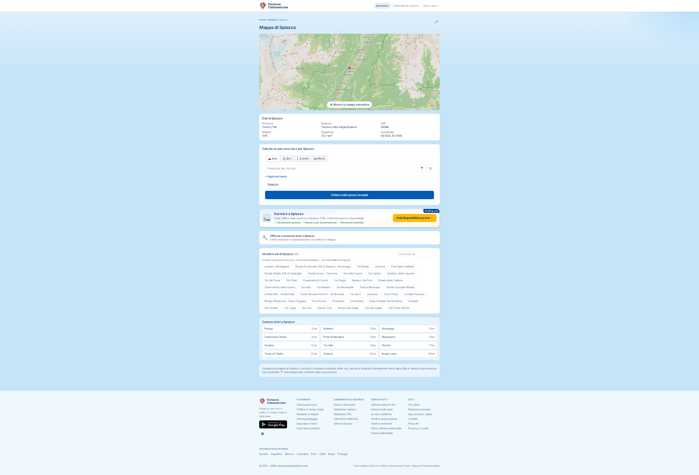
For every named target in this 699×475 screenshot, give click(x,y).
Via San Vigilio (373, 308)
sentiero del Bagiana (276, 266)
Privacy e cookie (418, 428)
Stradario (272, 19)
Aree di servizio (343, 423)
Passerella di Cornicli (315, 280)
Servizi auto (430, 5)
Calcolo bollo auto (382, 409)
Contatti (412, 418)
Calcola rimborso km (383, 404)
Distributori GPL (343, 414)
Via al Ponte (319, 301)
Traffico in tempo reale (310, 409)
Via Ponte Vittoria (398, 308)
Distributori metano (345, 409)
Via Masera (323, 287)
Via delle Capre (352, 273)
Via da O (355, 294)
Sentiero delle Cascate (400, 273)
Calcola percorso (307, 404)
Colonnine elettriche (346, 418)
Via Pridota (356, 301)
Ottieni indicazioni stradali (349, 195)
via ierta (306, 287)
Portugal (343, 454)
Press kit (413, 423)
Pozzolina (338, 301)
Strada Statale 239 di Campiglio (283, 273)
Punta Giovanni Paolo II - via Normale (322, 294)
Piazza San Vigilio (348, 308)
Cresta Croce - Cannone (322, 273)
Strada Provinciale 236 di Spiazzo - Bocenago (323, 266)
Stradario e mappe (308, 414)
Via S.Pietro (271, 308)
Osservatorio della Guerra (279, 287)
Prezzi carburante (344, 404)
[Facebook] (262, 434)
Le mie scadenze (381, 414)
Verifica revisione (381, 423)
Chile (322, 454)
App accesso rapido (420, 414)
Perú (314, 454)
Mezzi (319, 158)
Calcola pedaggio (307, 418)
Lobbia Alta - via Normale (279, 294)
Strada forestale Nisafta (400, 287)
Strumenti (382, 5)
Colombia (302, 454)
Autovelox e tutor (307, 423)
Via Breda (363, 266)
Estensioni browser (419, 409)
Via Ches (291, 280)
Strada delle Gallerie (390, 280)
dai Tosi (306, 308)
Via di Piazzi (391, 294)
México (289, 454)
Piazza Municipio (370, 287)
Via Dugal (340, 280)
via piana (372, 294)
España (263, 454)
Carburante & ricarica (406, 5)
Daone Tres (325, 308)
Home (262, 19)
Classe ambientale (382, 433)
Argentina (276, 454)
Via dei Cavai (272, 280)
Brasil (331, 454)
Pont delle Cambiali (402, 266)
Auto (273, 158)
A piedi (302, 158)
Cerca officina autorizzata (386, 428)
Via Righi (413, 301)
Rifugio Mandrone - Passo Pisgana (285, 301)
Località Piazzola (414, 294)
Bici (287, 158)
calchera (380, 266)
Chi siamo (414, 404)
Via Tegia (290, 308)
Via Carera (374, 273)
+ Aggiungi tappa (276, 176)
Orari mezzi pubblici (308, 428)
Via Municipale (345, 287)
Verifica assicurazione (384, 418)
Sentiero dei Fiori (362, 280)
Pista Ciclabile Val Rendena (386, 301)
